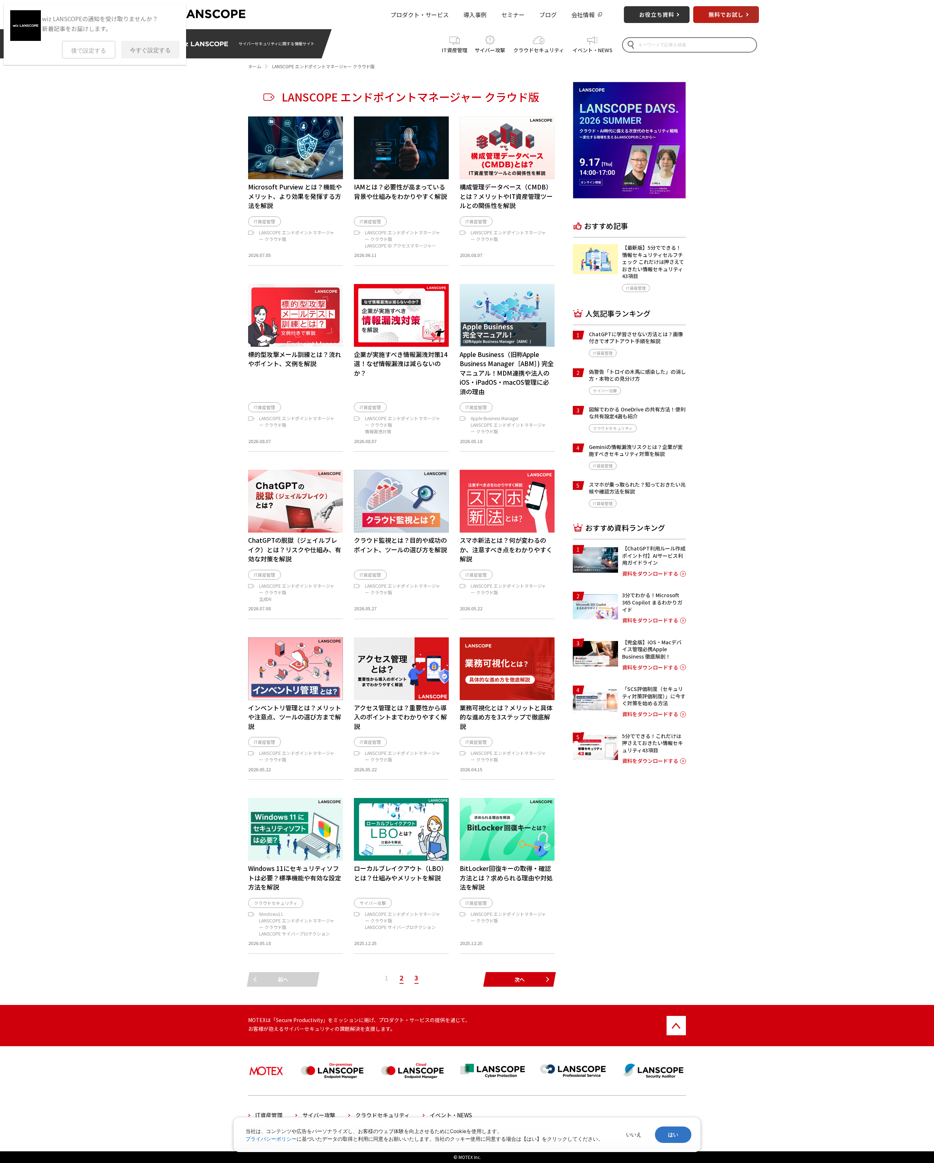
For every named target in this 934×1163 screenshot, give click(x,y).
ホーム (254, 66)
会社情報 (583, 14)
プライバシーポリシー (271, 1139)
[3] (595, 664)
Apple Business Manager (494, 418)
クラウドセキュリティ (538, 50)
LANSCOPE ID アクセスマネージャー (400, 245)
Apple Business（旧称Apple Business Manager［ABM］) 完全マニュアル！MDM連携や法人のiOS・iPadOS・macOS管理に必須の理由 (507, 373)
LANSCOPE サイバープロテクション (294, 933)
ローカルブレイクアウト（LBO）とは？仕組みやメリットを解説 (400, 873)
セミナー (513, 14)
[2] (595, 617)
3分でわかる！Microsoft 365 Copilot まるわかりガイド (652, 602)
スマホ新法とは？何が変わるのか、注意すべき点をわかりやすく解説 (506, 549)
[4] (595, 710)
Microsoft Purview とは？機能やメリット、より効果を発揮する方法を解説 (295, 196)
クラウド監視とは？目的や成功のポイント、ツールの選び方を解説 (400, 545)
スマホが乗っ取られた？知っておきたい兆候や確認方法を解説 (637, 488)
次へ (519, 979)
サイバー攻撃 (490, 50)
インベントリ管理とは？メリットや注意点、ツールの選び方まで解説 (294, 717)
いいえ (633, 1134)
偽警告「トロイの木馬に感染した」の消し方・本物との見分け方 (637, 375)
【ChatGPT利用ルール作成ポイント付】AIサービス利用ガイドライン (654, 555)
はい (673, 1134)
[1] (595, 570)
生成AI (265, 599)
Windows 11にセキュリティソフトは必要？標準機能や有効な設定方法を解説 (294, 877)
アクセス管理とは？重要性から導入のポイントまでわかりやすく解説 (400, 717)
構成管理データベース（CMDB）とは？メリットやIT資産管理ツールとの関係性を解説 (506, 196)
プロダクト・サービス (419, 14)
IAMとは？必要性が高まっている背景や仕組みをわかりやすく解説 (400, 191)
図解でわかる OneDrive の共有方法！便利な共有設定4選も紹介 (637, 413)
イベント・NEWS (592, 50)
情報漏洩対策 (378, 431)
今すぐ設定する (150, 50)
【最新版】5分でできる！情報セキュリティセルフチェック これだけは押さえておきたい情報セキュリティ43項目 (653, 262)
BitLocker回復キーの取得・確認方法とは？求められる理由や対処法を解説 (506, 877)
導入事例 (475, 14)
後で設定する (88, 50)
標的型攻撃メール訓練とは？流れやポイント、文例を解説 (294, 359)
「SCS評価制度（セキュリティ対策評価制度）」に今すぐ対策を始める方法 (654, 696)
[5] (595, 757)
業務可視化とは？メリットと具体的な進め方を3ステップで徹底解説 (506, 717)
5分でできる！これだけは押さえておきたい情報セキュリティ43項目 (652, 742)
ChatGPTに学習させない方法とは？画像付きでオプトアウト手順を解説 (636, 337)
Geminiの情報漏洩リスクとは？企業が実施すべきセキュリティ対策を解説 (636, 450)
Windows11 (271, 914)
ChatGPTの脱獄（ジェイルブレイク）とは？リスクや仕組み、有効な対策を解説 (294, 549)
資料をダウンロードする (650, 573)
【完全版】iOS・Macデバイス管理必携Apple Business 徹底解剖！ (652, 649)
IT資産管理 (454, 50)
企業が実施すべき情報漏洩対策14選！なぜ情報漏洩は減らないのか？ (401, 363)
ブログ (548, 14)
